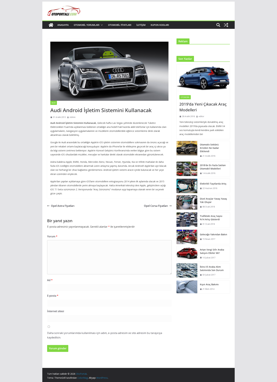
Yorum (52, 236)
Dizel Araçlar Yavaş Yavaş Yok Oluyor (213, 200)
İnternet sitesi (55, 311)
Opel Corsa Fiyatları (156, 206)
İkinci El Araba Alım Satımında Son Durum (212, 268)
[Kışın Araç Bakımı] (186, 286)
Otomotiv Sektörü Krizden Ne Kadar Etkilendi (209, 148)
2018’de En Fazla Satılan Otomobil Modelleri (213, 167)
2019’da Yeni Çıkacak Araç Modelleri (203, 106)
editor (201, 116)
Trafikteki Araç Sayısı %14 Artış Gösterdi (211, 217)
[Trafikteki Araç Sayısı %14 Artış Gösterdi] (186, 220)
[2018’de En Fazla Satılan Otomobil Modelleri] (186, 169)
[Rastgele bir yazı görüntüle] (226, 25)
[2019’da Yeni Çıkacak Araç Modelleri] (203, 78)
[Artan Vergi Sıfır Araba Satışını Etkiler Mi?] (186, 253)
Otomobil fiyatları (119, 24)
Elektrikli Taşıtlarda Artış (213, 183)
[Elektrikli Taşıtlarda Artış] (186, 186)
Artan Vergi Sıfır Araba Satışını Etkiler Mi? (212, 251)
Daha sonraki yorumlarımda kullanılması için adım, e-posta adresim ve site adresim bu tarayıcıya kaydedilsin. (104, 335)
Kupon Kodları (160, 24)
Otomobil (185, 97)
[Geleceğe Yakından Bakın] (186, 237)
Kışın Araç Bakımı (209, 284)
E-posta (52, 295)
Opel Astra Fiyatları (62, 206)
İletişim (141, 24)
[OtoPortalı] (51, 25)
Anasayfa (63, 24)
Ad (50, 280)
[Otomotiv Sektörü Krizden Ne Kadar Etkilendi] (186, 150)
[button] (101, 25)
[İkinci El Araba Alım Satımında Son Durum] (186, 271)
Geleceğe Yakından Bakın (213, 234)
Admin (73, 117)
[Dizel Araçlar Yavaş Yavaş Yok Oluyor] (186, 202)
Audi (54, 103)
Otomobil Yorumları (86, 24)
